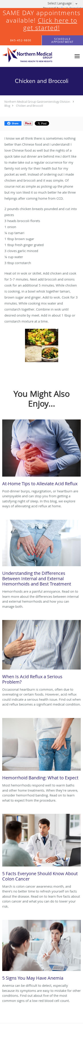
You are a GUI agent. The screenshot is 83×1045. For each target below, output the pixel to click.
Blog (7, 106)
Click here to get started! (50, 24)
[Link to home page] (36, 56)
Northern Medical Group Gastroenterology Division (37, 102)
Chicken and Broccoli (29, 106)
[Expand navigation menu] (77, 56)
